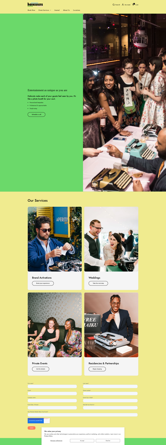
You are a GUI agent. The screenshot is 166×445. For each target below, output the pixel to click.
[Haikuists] (35, 5)
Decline (108, 441)
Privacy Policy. (48, 436)
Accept (82, 441)
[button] (116, 5)
